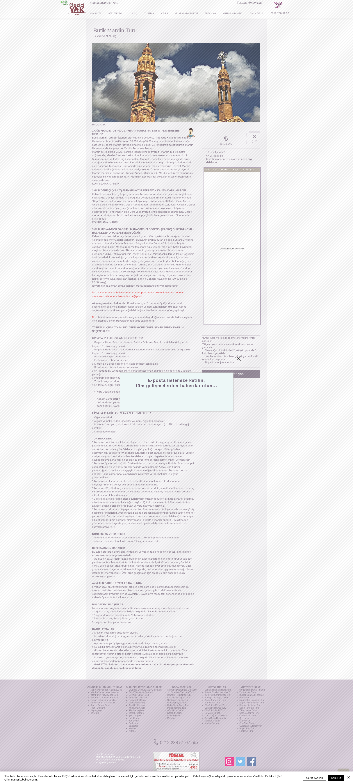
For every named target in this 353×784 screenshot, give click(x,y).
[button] (239, 358)
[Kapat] (348, 777)
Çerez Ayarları (314, 778)
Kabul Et (336, 778)
